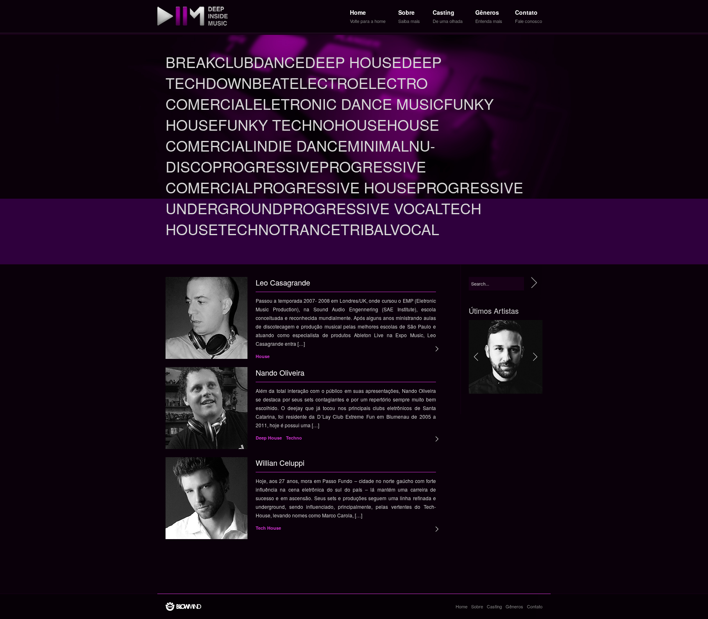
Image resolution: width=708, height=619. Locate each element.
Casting (494, 606)
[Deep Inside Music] (192, 16)
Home (461, 606)
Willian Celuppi (280, 462)
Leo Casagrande (283, 282)
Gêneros (514, 606)
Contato (534, 606)
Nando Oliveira (280, 372)
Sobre (477, 606)
